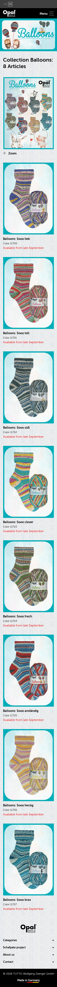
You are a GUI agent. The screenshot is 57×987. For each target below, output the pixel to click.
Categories (10, 940)
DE (5, 4)
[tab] (28, 940)
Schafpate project (14, 947)
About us (8, 954)
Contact (8, 961)
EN (10, 4)
